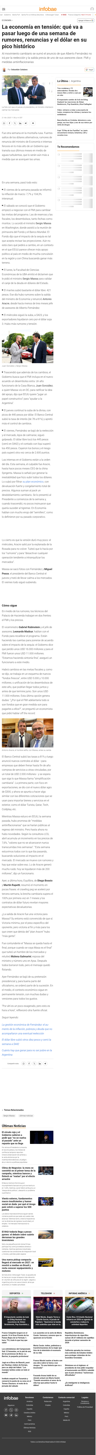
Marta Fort (7, 15)
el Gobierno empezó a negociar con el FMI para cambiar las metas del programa (26, 210)
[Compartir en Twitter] (15, 123)
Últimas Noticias (29, 1428)
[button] (3, 9)
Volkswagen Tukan (43, 15)
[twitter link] (11, 1410)
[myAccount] (92, 9)
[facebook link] (6, 1410)
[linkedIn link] (16, 1415)
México (29, 1416)
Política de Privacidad (85, 1407)
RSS (29, 1431)
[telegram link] (11, 1415)
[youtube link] (6, 1415)
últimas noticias (26, 1116)
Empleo (48, 1405)
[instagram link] (16, 1410)
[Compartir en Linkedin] (20, 123)
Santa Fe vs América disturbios (24, 15)
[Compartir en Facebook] (9, 123)
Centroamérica (29, 1424)
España (29, 1409)
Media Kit (66, 1420)
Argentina (66, 1401)
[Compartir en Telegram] (25, 123)
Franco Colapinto (71, 15)
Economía (6, 20)
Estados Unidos (29, 1413)
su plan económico (33, 481)
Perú (29, 1420)
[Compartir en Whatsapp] (4, 123)
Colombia (29, 1405)
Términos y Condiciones (84, 1402)
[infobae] (48, 9)
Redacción (48, 1401)
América (30, 1401)
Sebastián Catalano (19, 69)
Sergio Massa (9, 1116)
